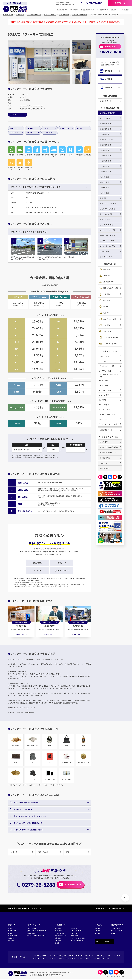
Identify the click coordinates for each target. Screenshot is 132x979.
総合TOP (11, 924)
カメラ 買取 (107, 331)
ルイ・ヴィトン (118, 956)
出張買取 (49, 626)
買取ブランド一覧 (106, 430)
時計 (67, 852)
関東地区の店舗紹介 (50, 15)
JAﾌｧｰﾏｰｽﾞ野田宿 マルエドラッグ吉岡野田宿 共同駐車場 (36, 187)
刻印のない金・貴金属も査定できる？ (26, 802)
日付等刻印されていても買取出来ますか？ (28, 830)
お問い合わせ (110, 47)
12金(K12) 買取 (105, 166)
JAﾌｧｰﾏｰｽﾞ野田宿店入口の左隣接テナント (29, 232)
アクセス (45, 128)
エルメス (99, 956)
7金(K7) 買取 (104, 187)
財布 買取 (106, 300)
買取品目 (29, 133)
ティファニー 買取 (104, 409)
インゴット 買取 (105, 118)
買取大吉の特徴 (32, 928)
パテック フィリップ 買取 (107, 366)
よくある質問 (125, 10)
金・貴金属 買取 (108, 282)
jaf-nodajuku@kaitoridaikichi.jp (31, 106)
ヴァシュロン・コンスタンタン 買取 (108, 375)
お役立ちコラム (104, 468)
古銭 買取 (106, 325)
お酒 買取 (106, 294)
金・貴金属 (13, 852)
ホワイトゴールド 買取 (107, 235)
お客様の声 (104, 463)
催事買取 (78, 626)
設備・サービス (14, 128)
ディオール (36, 959)
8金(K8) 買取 (104, 182)
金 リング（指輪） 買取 (107, 209)
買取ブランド (12, 928)
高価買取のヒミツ (32, 933)
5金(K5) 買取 (104, 193)
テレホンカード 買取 (110, 344)
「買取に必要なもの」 (98, 22)
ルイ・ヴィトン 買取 (105, 390)
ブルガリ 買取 (103, 419)
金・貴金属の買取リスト (108, 452)
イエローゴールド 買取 (108, 230)
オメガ (44, 956)
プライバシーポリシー (117, 931)
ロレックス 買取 (104, 356)
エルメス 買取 (103, 380)
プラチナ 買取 (104, 251)
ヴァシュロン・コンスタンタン (84, 956)
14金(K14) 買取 (105, 161)
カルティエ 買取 (104, 405)
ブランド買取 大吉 (8, 15)
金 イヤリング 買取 (106, 225)
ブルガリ (88, 959)
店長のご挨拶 (14, 133)
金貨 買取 (103, 198)
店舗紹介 (11, 933)
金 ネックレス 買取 (106, 214)
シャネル (108, 956)
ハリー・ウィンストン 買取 (107, 414)
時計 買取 (106, 269)
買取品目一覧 (60, 924)
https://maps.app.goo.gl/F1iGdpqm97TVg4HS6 (41, 207)
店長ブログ (13, 115)
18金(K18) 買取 (105, 150)
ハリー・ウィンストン (76, 959)
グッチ (44, 959)
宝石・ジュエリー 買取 (110, 288)
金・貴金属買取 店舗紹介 (34, 15)
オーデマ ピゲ (68, 956)
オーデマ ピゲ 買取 (105, 371)
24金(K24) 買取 (105, 123)
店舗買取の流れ (64, 128)
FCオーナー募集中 (102, 941)
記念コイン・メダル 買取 (108, 203)
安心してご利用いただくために (36, 936)
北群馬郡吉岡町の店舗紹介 (79, 15)
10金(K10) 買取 (105, 171)
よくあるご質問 (47, 133)
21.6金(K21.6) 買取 (107, 139)
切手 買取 (106, 313)
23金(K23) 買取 (105, 129)
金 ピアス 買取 (105, 219)
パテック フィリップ (55, 956)
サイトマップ (11, 940)
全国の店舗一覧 (106, 101)
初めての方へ (74, 10)
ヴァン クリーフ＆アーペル (102, 959)
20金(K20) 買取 (105, 145)
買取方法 (79, 128)
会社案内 (113, 933)
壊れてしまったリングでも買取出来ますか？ (29, 823)
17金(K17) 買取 (105, 155)
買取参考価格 (12, 931)
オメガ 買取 (102, 361)
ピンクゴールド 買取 (107, 241)
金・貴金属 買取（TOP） (108, 113)
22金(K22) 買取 (105, 134)
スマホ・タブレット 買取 (110, 337)
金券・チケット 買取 (109, 319)
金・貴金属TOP (62, 10)
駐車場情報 (30, 128)
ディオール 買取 (104, 395)
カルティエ (53, 959)
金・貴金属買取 (20, 15)
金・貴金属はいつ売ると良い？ (24, 809)
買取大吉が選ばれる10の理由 (36, 931)
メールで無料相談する (73, 884)
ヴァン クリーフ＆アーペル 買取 (109, 424)
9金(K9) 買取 (104, 177)
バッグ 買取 (107, 275)
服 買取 (105, 306)
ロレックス (36, 956)
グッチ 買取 (102, 400)
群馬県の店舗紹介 (64, 15)
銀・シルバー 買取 (106, 257)
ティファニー (63, 959)
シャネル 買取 (103, 385)
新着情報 (11, 938)
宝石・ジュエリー (43, 852)
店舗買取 (21, 626)
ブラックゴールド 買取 (107, 246)
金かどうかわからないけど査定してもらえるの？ (30, 816)
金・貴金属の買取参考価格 (109, 447)
